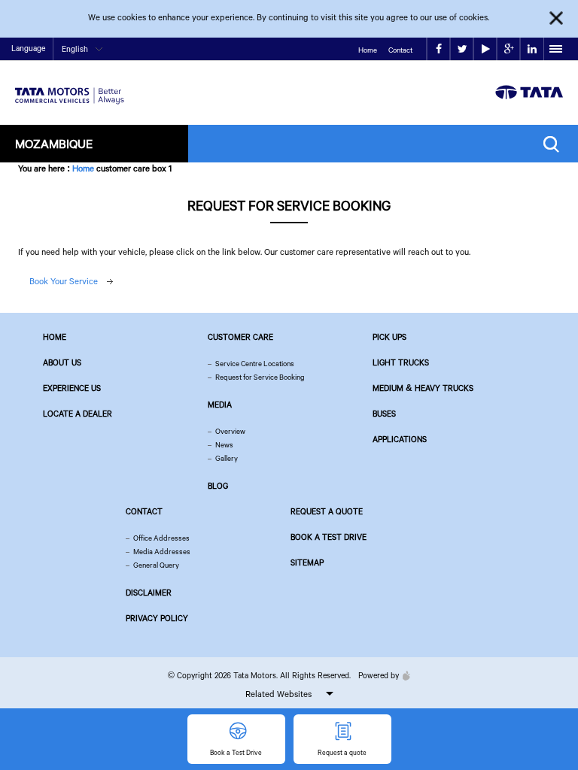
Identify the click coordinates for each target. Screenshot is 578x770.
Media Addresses (161, 551)
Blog (218, 485)
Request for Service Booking (260, 377)
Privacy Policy (157, 618)
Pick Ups (389, 337)
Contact (400, 50)
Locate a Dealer (77, 413)
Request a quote (327, 511)
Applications (400, 439)
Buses (384, 413)
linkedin (531, 49)
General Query (156, 565)
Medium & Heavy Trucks (423, 388)
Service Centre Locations (254, 363)
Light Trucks (401, 362)
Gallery (226, 458)
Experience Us (72, 388)
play (485, 49)
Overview (230, 431)
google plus (508, 49)
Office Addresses (161, 538)
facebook (438, 49)
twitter (461, 49)
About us (62, 362)
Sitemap (307, 562)
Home (367, 50)
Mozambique (54, 143)
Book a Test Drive (329, 537)
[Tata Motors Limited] (69, 86)
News (224, 445)
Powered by (378, 675)
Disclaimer (149, 592)
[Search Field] (555, 144)
